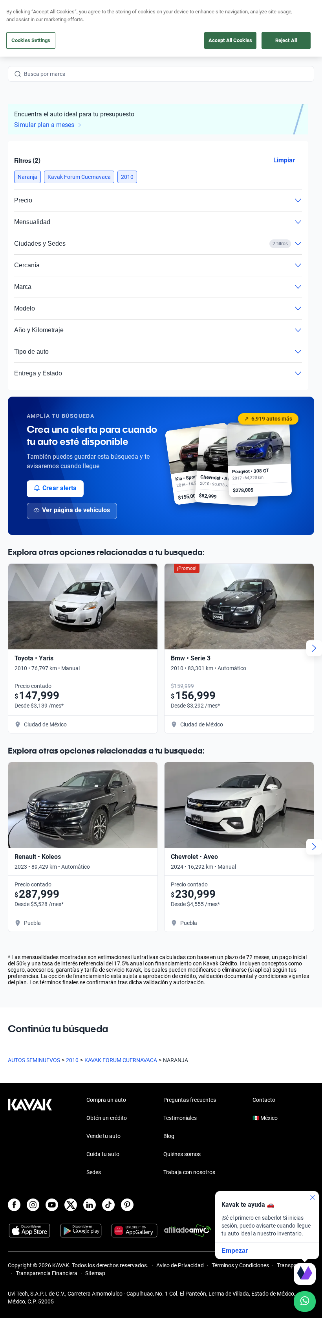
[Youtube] (52, 1205)
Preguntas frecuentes (189, 1100)
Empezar (234, 1250)
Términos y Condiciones (240, 1265)
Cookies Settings (30, 40)
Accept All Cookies (230, 40)
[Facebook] (14, 1205)
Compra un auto (106, 1100)
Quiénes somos (182, 1154)
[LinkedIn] (89, 1205)
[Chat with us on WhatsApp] (304, 1301)
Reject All (286, 40)
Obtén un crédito (106, 1118)
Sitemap (95, 1273)
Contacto (263, 1100)
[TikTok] (108, 1205)
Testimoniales (180, 1118)
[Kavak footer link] (30, 1136)
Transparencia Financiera (46, 1273)
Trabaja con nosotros (189, 1172)
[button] (27, 177)
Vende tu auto (103, 1136)
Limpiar (284, 160)
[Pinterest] (127, 1205)
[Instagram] (33, 1205)
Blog (168, 1136)
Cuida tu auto (102, 1154)
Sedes (93, 1172)
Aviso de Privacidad (180, 1265)
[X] (70, 1205)
